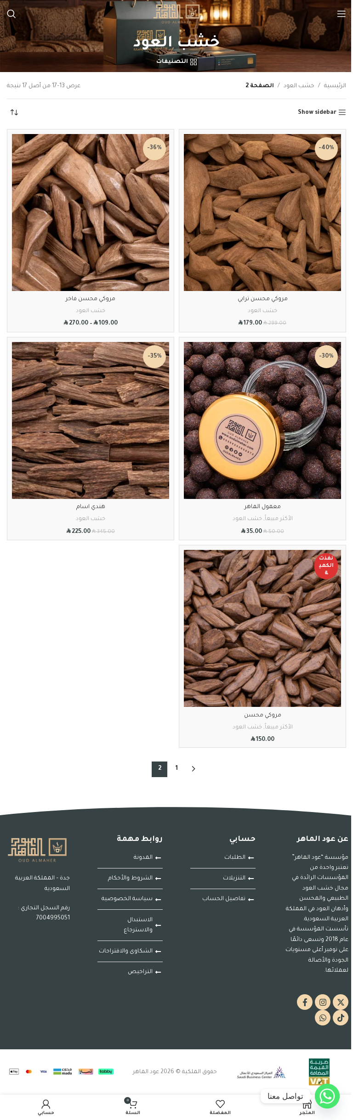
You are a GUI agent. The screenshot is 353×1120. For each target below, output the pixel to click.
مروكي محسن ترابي (263, 299)
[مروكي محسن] (262, 628)
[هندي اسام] (90, 420)
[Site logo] (176, 14)
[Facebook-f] (305, 1002)
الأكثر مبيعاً (279, 519)
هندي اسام (90, 507)
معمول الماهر (263, 507)
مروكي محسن (262, 715)
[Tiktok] (340, 1017)
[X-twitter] (340, 1002)
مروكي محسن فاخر (90, 299)
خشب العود (299, 86)
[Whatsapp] (322, 1017)
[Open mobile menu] (341, 14)
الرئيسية (335, 86)
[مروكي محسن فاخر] (90, 212)
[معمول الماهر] (262, 420)
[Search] (11, 14)
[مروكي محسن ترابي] (262, 212)
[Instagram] (322, 1002)
